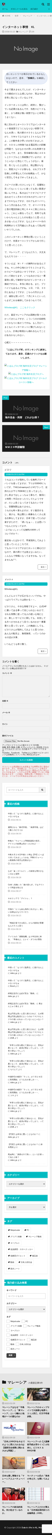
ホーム (5, 9)
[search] (42, 790)
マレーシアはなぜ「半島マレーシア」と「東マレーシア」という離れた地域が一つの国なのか (13, 1412)
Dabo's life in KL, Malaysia (34, 1527)
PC (28, 1230)
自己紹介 (34, 9)
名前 (5, 701)
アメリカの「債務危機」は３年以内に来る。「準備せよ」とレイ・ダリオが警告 (25, 937)
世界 (16, 16)
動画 (12, 1262)
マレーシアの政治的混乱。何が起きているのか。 (12, 1510)
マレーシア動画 (34, 1236)
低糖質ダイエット (17, 1256)
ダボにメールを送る (19, 9)
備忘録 (35, 1256)
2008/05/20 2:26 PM (15, 474)
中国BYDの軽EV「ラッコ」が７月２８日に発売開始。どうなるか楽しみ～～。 (25, 1078)
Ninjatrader (15, 1230)
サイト (5, 724)
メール (6, 712)
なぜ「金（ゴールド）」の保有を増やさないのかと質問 (26, 872)
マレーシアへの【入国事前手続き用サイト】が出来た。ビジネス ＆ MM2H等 (38, 1446)
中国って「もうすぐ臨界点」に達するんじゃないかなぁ (26, 815)
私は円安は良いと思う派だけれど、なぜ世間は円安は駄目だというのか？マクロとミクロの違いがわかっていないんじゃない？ (26, 1016)
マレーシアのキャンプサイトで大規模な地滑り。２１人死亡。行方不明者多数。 (38, 1412)
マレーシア (27, 16)
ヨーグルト (15, 1243)
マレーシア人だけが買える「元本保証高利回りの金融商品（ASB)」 (38, 1510)
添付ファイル (7, 736)
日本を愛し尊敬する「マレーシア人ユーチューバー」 (13, 1478)
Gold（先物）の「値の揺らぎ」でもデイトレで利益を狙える (26, 886)
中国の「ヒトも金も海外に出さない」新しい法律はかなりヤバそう (26, 910)
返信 (42, 567)
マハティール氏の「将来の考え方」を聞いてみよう (38, 1478)
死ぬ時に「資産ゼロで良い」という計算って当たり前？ (26, 1155)
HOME (7, 16)
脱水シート (15, 1268)
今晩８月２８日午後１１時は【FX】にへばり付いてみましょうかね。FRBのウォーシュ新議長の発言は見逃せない (26, 857)
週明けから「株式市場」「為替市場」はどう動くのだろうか (26, 828)
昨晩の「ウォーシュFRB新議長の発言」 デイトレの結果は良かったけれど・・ (25, 842)
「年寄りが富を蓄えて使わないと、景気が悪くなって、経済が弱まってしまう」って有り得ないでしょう (26, 1048)
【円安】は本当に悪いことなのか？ (23, 1134)
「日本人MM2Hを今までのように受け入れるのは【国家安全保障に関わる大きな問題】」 (13, 1446)
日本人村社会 (26, 1262)
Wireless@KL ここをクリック (19, 307)
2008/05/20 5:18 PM (15, 584)
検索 (10, 1355)
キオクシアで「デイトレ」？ (20, 898)
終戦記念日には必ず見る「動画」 (22, 993)
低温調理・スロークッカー (21, 1249)
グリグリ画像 (16, 1236)
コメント (7, 673)
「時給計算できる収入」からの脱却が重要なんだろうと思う (26, 924)
